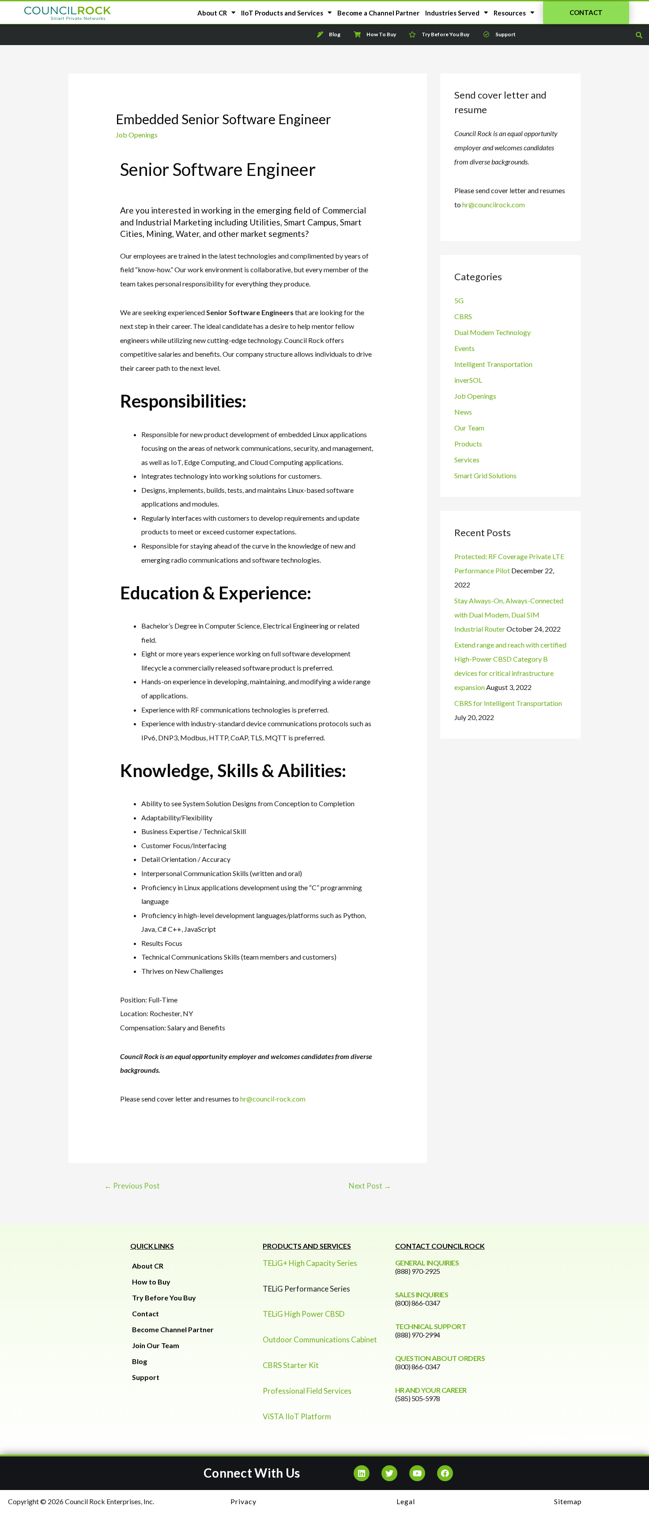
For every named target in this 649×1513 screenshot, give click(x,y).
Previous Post (132, 1185)
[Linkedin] (362, 1473)
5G (459, 300)
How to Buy (151, 1281)
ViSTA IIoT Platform (297, 1416)
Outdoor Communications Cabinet (320, 1339)
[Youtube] (417, 1473)
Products (468, 443)
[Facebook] (445, 1473)
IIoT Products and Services (282, 13)
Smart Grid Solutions (485, 475)
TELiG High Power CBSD (303, 1314)
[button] (586, 12)
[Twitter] (389, 1473)
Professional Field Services (307, 1390)
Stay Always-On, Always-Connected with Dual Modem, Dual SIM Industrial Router (508, 614)
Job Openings (137, 134)
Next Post (370, 1185)
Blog (139, 1361)
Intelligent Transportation (493, 364)
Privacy (243, 1501)
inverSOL (468, 380)
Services (466, 459)
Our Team (469, 427)
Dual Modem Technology (492, 332)
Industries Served (452, 13)
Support (145, 1377)
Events (464, 348)
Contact (145, 1313)
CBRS (463, 316)
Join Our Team (155, 1345)
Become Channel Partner (173, 1329)
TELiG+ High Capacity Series (310, 1263)
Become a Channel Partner (378, 13)
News (463, 412)
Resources (510, 13)
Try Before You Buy (164, 1297)
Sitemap (568, 1501)
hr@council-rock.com (273, 1098)
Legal (405, 1501)
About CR (212, 13)
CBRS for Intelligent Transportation (508, 703)
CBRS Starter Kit (291, 1365)
